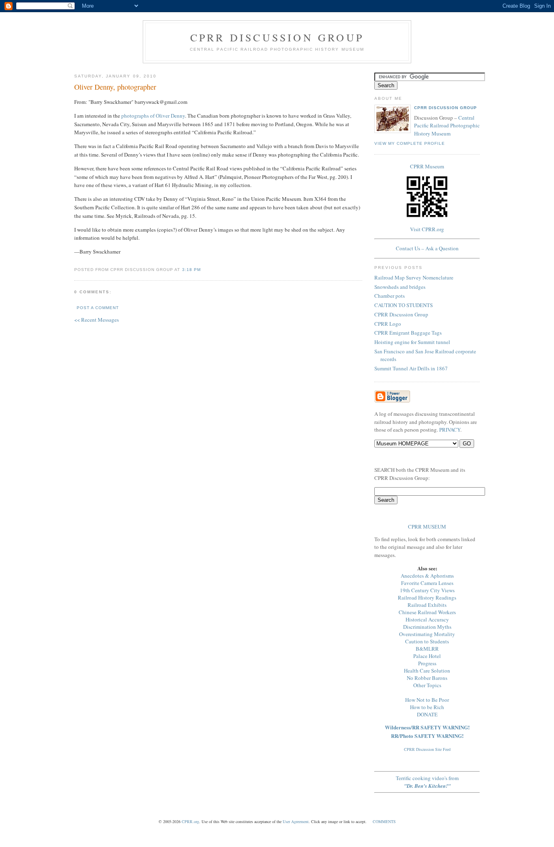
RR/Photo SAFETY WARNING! (427, 736)
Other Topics (427, 685)
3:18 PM (191, 269)
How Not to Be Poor (427, 699)
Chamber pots (389, 295)
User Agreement (296, 821)
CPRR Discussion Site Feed (427, 749)
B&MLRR (427, 648)
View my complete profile (409, 143)
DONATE (427, 714)
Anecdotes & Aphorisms (427, 575)
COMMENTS (384, 821)
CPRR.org (190, 821)
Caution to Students (427, 641)
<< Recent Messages (96, 319)
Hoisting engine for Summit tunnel (412, 342)
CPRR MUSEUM (427, 526)
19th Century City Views (427, 590)
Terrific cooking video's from (427, 781)
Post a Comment (98, 307)
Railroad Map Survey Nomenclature (413, 277)
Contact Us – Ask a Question (427, 248)
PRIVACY (449, 429)
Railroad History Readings (427, 597)
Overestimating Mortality (427, 634)
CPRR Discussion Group (277, 37)
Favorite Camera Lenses (427, 583)
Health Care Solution (427, 670)
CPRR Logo (387, 323)
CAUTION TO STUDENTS (403, 305)
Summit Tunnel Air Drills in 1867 (411, 368)
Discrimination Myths (427, 626)
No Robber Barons (427, 677)
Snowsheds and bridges (399, 286)
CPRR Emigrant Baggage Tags (408, 332)
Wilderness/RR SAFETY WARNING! (427, 727)
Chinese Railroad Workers (427, 612)
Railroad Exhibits (427, 604)
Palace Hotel (427, 656)
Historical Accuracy (427, 619)
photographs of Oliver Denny (153, 115)
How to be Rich (427, 707)
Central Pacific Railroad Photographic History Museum (447, 125)
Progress (427, 663)
